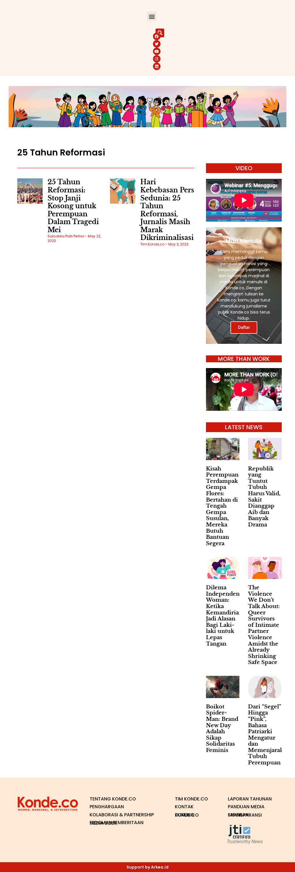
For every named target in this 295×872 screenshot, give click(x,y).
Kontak (184, 806)
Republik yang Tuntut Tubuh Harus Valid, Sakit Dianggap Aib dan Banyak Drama (264, 497)
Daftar (244, 327)
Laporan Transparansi (245, 815)
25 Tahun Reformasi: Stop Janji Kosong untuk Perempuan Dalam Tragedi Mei (73, 206)
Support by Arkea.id (147, 867)
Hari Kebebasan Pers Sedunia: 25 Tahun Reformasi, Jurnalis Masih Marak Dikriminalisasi (167, 210)
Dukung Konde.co (187, 815)
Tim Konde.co (191, 799)
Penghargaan (107, 806)
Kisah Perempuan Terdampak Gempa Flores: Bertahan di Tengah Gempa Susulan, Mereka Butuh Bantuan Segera (222, 506)
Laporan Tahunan (250, 799)
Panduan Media (246, 806)
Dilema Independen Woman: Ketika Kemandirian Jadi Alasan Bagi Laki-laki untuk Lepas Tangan (224, 615)
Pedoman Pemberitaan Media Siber (116, 822)
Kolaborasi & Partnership (122, 814)
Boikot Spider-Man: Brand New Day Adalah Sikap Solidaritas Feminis (222, 728)
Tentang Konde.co (113, 799)
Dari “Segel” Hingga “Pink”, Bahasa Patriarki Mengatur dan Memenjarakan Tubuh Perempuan (269, 735)
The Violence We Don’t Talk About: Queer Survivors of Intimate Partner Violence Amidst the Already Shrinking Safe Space (264, 624)
